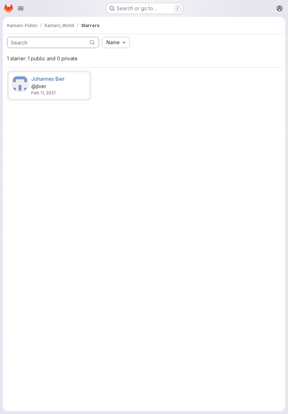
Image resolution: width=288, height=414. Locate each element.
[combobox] (116, 42)
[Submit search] (92, 42)
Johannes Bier (48, 79)
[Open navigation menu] (20, 8)
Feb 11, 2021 (43, 92)
